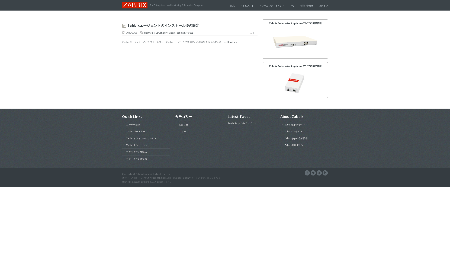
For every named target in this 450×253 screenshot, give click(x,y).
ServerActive (169, 32)
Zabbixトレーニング (136, 145)
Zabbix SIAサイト (293, 131)
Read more (233, 42)
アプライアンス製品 (136, 152)
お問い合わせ (306, 5)
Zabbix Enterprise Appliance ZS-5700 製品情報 (295, 23)
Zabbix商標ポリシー (295, 145)
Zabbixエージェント (186, 32)
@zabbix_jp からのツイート (242, 123)
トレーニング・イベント (271, 5)
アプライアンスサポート (138, 158)
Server (159, 32)
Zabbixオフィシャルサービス (141, 138)
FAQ (292, 5)
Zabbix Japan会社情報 (296, 138)
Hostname (149, 32)
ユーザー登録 (133, 124)
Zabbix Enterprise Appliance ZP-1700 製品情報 (295, 66)
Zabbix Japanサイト (294, 124)
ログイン (323, 5)
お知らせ (183, 124)
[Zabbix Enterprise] (136, 4)
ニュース (183, 131)
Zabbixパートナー (135, 131)
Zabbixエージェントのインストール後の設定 (163, 25)
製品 (232, 5)
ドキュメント (247, 5)
